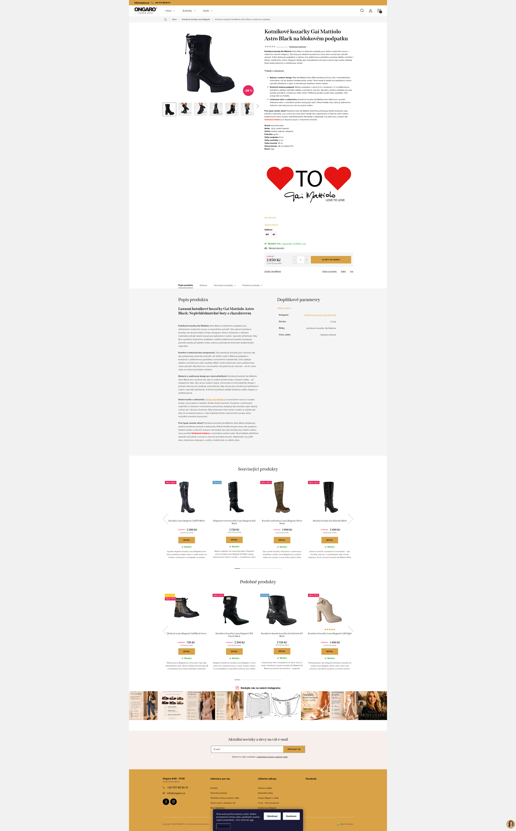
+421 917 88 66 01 (177, 787)
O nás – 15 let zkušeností (268, 803)
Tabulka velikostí (271, 224)
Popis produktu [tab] (185, 285)
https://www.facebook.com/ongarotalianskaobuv (166, 801)
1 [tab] (237, 568)
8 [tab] (278, 568)
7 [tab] (272, 568)
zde (251, 819)
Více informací (270, 217)
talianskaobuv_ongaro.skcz (173, 801)
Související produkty (223, 285)
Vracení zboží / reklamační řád (222, 803)
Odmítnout (272, 816)
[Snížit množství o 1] (295, 259)
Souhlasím (291, 816)
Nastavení (223, 826)
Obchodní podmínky (218, 793)
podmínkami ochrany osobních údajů (272, 756)
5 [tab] (261, 568)
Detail (186, 540)
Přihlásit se (294, 749)
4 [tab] (255, 568)
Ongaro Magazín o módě (268, 798)
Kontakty (214, 788)
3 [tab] (249, 568)
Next (350, 519)
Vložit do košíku (331, 259)
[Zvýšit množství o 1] (306, 259)
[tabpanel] (186, 522)
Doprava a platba (265, 788)
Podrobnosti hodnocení (297, 47)
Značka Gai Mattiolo (215, 399)
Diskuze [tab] (203, 285)
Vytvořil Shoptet (346, 824)
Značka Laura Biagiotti (267, 808)
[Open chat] (510, 824)
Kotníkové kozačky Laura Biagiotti (320, 314)
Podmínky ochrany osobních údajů (224, 798)
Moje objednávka (217, 808)
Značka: (272, 271)
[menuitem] (170, 10)
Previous (165, 519)
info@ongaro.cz (141, 2)
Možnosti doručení (276, 248)
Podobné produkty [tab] (251, 285)
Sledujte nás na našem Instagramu (260, 688)
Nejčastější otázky (265, 793)
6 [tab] (267, 568)
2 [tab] (243, 568)
